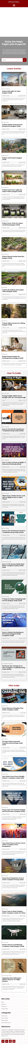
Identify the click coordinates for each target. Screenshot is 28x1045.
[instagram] (10, 1041)
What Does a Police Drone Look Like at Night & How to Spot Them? (13, 497)
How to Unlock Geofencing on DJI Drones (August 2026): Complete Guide (13, 634)
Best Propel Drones (6, 1022)
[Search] (24, 60)
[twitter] (6, 1041)
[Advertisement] (14, 22)
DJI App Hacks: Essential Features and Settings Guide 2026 (12, 743)
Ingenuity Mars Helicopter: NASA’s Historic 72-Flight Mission (11, 979)
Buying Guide (6, 122)
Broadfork (5, 287)
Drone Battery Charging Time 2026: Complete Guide (12, 709)
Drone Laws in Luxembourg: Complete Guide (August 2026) (13, 945)
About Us (3, 1004)
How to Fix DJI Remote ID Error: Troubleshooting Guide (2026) (13, 531)
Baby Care (5, 320)
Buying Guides (4, 1020)
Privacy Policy (4, 1008)
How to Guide (4, 1018)
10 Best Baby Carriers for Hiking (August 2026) (13, 324)
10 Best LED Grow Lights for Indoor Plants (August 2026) (12, 190)
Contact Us (4, 1006)
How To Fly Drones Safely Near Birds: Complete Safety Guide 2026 (13, 565)
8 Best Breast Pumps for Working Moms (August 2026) (12, 357)
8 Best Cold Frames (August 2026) (12, 158)
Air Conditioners (6, 88)
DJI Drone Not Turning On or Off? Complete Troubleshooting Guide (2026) (13, 667)
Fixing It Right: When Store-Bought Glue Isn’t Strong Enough (14, 396)
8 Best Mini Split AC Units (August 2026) (11, 92)
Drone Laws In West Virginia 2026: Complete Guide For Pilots (13, 912)
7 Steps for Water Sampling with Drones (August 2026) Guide (14, 599)
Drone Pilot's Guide (7, 561)
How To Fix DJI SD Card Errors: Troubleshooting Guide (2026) (13, 430)
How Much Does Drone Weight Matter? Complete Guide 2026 (13, 777)
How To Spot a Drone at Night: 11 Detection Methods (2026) (14, 463)
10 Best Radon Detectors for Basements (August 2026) (12, 125)
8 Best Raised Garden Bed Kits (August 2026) (13, 257)
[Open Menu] (14, 5)
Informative (5, 705)
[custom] (13, 1041)
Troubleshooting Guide (8, 663)
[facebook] (2, 1041)
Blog (2, 1002)
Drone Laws (5, 909)
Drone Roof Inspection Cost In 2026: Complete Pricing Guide (13, 879)
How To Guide (6, 393)
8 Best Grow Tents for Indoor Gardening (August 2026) (12, 224)
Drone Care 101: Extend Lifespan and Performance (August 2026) (13, 810)
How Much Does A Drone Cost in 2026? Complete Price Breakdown (13, 844)
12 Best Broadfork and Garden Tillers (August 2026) (13, 290)
